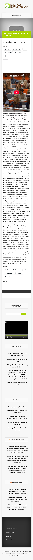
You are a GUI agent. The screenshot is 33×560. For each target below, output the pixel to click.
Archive (8, 536)
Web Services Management (16, 555)
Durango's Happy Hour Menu (17, 407)
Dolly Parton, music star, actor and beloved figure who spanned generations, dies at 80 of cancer (17, 458)
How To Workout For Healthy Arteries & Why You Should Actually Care (17, 491)
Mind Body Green (17, 482)
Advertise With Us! (11, 528)
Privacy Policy (10, 539)
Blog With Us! (10, 532)
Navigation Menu (17, 15)
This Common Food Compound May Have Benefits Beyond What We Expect (17, 507)
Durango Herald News (17, 439)
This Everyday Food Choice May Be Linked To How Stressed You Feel (17, 499)
